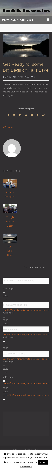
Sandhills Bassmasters (26, 10)
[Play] (4, 292)
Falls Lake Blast (10, 250)
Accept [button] (43, 462)
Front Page (22, 76)
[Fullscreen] (4, 399)
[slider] (5, 388)
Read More (26, 466)
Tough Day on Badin (10, 221)
